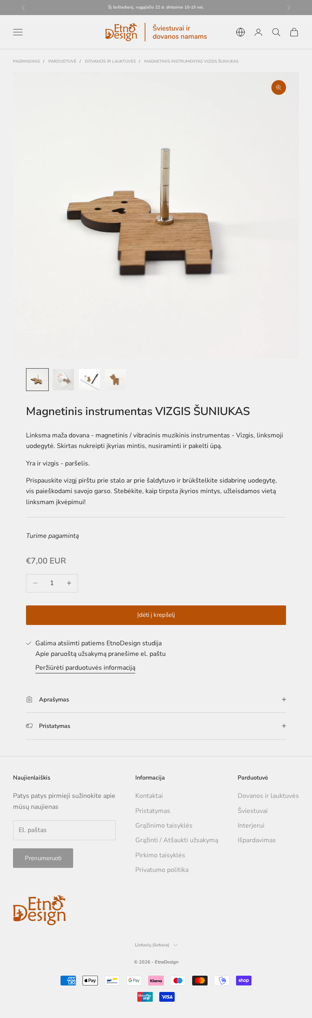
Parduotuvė (62, 61)
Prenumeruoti (43, 858)
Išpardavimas (257, 840)
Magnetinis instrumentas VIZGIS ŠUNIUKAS (191, 61)
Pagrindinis (26, 61)
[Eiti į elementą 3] (89, 379)
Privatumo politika (161, 869)
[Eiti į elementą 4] (115, 379)
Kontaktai (149, 795)
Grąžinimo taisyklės (164, 825)
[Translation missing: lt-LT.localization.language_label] (240, 32)
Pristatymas (152, 810)
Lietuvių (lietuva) (152, 945)
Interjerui (251, 825)
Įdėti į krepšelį (156, 615)
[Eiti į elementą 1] (37, 379)
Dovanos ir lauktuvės (110, 61)
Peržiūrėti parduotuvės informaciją (85, 667)
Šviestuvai (253, 810)
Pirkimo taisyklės (160, 855)
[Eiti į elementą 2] (63, 379)
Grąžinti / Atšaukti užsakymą (176, 840)
